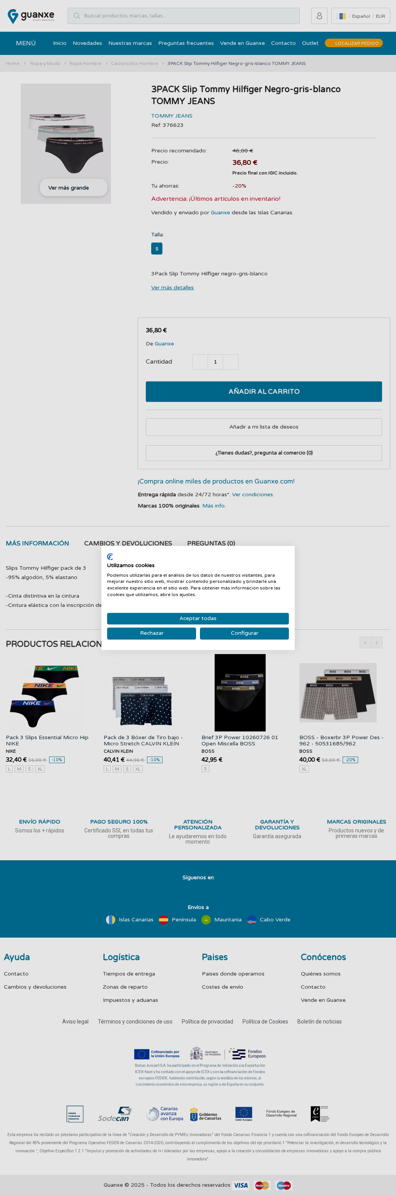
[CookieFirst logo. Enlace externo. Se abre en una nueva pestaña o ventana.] (110, 556)
